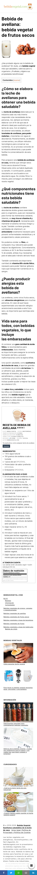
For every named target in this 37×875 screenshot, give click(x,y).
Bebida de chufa (11, 629)
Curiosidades (10, 605)
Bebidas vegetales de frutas (14, 623)
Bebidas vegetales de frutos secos (16, 617)
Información (9, 603)
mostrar (17, 80)
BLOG (6, 598)
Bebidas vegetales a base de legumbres (18, 620)
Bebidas (8, 600)
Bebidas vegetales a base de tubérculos (18, 627)
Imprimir (6, 446)
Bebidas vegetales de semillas (15, 613)
